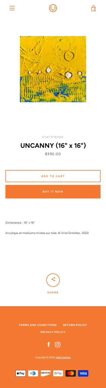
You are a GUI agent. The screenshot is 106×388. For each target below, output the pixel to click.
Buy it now (53, 191)
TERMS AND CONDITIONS (38, 324)
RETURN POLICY (75, 324)
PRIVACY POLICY (53, 332)
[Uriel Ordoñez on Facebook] (48, 344)
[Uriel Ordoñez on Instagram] (57, 344)
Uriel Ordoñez (63, 357)
